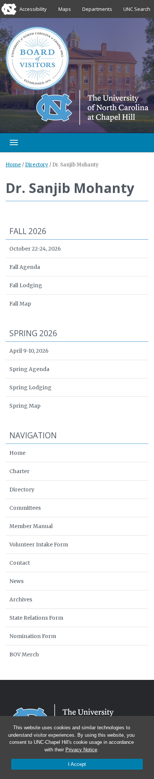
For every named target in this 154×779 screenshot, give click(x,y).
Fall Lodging (25, 285)
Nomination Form (32, 636)
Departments (97, 9)
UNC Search (136, 9)
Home (13, 165)
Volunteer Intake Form (38, 544)
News (16, 581)
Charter (19, 471)
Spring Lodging (30, 387)
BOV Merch (24, 654)
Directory (36, 165)
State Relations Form (36, 617)
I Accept (77, 764)
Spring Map (24, 405)
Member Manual (31, 526)
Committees (25, 507)
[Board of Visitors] (37, 57)
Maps (64, 9)
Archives (20, 599)
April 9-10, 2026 (29, 350)
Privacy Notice (81, 749)
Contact (19, 562)
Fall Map (20, 303)
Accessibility (33, 9)
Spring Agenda (29, 369)
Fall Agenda (24, 267)
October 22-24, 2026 (35, 248)
